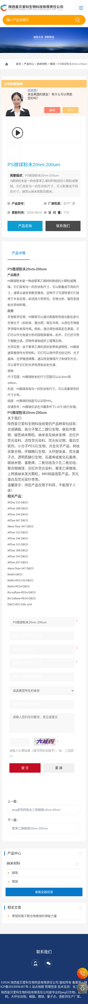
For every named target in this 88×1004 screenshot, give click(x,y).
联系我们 (63, 226)
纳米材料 (42, 64)
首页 (18, 64)
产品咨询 (25, 226)
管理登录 (51, 986)
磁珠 (15, 872)
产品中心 (29, 64)
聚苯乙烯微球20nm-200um (30, 828)
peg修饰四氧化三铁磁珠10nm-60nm (36, 809)
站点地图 (38, 986)
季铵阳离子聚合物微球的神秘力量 (34, 916)
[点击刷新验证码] (44, 741)
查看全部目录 (44, 892)
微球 (52, 64)
